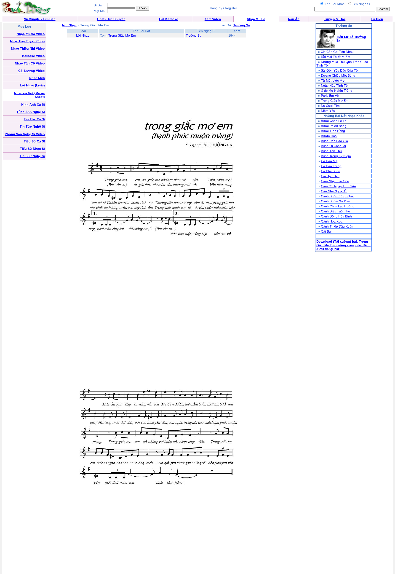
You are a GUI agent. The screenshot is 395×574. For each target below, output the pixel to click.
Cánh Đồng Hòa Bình (336, 216)
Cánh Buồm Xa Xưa (335, 201)
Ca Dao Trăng (331, 166)
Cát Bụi (326, 231)
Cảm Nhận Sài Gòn (335, 181)
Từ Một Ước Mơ (332, 80)
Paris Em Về (330, 95)
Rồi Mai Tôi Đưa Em (335, 57)
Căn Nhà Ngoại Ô (334, 191)
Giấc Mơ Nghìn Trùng (336, 90)
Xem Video (213, 19)
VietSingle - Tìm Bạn (40, 19)
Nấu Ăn (293, 19)
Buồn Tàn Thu (331, 151)
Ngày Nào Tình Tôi (334, 85)
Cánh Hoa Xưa (331, 221)
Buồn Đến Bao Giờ (334, 141)
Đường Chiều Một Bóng (338, 75)
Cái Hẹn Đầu (330, 176)
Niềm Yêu (328, 111)
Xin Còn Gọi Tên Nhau (337, 52)
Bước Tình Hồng (333, 131)
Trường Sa (193, 35)
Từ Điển (377, 19)
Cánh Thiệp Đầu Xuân (337, 226)
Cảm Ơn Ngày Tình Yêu (338, 186)
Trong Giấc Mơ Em (122, 35)
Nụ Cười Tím (330, 105)
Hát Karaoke (168, 19)
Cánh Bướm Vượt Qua (337, 196)
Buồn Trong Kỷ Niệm (336, 156)
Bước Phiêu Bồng (333, 126)
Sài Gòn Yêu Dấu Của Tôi (339, 70)
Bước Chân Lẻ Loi (334, 121)
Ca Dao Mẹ (329, 161)
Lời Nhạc (82, 35)
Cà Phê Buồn (330, 171)
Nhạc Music (256, 19)
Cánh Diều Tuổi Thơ (335, 211)
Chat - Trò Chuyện (111, 19)
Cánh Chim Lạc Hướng (337, 206)
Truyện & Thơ (334, 19)
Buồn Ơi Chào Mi (333, 146)
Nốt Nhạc (69, 25)
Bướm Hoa (329, 136)
